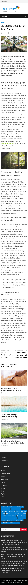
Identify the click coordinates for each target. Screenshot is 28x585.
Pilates (14, 515)
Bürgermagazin (19, 506)
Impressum (4, 460)
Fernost (13, 509)
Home (3, 482)
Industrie (4, 485)
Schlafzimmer (10, 520)
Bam (20, 582)
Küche (3, 513)
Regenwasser (21, 518)
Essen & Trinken (6, 473)
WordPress (13, 582)
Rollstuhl (4, 520)
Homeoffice (12, 511)
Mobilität (4, 515)
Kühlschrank (9, 513)
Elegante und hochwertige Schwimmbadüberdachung (9, 416)
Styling (3, 494)
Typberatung (5, 522)
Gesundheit (4, 479)
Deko (3, 509)
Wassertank (12, 522)
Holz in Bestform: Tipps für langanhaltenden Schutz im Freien (11, 389)
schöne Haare (19, 520)
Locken (24, 513)
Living (3, 488)
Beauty (3, 471)
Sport (3, 491)
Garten (3, 22)
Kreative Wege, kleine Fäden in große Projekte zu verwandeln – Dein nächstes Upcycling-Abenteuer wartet (14, 542)
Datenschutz (5, 457)
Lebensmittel (17, 513)
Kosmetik (23, 511)
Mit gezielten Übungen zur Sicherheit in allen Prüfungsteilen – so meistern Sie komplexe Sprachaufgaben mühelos (14, 563)
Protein (3, 518)
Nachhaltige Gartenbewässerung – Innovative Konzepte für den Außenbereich (14, 442)
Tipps (2, 497)
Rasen (15, 518)
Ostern (9, 515)
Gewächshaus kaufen (8, 143)
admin (5, 33)
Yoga (18, 522)
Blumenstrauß (10, 506)
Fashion (8, 509)
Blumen (3, 506)
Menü (5, 16)
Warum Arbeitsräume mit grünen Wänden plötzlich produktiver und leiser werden (14, 549)
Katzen (18, 511)
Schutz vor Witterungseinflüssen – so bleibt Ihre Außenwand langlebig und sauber (13, 556)
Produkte (23, 515)
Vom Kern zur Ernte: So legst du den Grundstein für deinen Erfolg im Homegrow (13, 571)
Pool (18, 515)
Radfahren (9, 518)
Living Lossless (16, 580)
